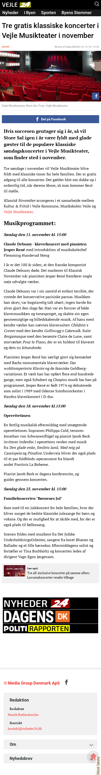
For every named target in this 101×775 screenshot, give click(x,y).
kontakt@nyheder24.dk (25, 728)
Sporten (48, 12)
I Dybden (10, 19)
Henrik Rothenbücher (23, 714)
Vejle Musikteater (18, 211)
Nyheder (10, 12)
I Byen (29, 12)
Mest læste (98, 766)
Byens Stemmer (77, 12)
